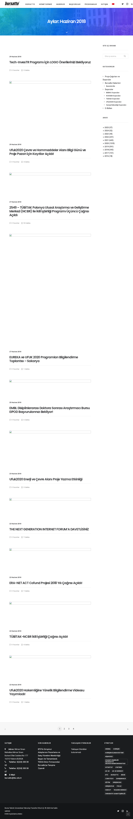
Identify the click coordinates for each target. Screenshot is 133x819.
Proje (119, 786)
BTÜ (106, 775)
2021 (109, 140)
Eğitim (107, 782)
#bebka (108, 749)
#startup (109, 767)
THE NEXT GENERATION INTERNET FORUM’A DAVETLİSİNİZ (49, 529)
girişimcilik (109, 786)
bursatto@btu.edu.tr (13, 778)
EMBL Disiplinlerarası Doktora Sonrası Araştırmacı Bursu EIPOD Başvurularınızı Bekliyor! (49, 410)
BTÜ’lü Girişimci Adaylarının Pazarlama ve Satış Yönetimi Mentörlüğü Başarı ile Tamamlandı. (49, 754)
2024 (108, 131)
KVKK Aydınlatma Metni (13, 814)
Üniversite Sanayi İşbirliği (115, 794)
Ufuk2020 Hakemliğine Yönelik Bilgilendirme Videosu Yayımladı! (46, 692)
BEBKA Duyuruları (112, 93)
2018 (109, 150)
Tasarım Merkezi (120, 790)
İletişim (104, 4)
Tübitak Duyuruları (113, 99)
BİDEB (123, 775)
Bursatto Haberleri (113, 83)
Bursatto (30, 4)
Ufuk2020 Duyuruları (113, 102)
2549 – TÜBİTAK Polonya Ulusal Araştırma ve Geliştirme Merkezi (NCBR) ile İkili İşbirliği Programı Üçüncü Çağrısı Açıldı (49, 211)
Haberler (60, 4)
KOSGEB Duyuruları (113, 96)
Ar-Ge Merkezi (117, 771)
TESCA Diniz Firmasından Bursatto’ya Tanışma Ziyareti (49, 765)
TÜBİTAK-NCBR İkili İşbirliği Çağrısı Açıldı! (38, 636)
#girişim (116, 749)
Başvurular (75, 4)
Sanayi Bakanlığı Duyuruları (116, 105)
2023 (108, 134)
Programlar (91, 4)
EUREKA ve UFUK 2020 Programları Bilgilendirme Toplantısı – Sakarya (43, 359)
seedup (108, 790)
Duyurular (109, 89)
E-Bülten (108, 108)
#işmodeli (109, 756)
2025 (108, 127)
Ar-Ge (107, 771)
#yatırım (118, 767)
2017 (109, 153)
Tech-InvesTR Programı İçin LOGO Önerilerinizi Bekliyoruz (50, 62)
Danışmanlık (121, 778)
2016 (108, 156)
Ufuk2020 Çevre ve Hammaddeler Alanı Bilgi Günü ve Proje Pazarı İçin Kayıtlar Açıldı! (47, 152)
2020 (110, 143)
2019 (109, 147)
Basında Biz (110, 86)
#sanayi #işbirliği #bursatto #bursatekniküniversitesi (115, 761)
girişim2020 (117, 782)
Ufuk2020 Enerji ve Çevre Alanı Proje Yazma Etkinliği (45, 479)
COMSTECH (109, 778)
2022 (109, 137)
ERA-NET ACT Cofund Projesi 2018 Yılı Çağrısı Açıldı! (45, 583)
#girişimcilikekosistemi (114, 753)
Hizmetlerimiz (45, 4)
